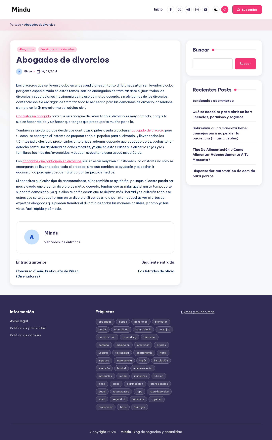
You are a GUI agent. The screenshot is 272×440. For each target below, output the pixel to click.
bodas (103, 329)
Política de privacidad (28, 328)
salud (102, 399)
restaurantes (121, 391)
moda (123, 376)
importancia (124, 360)
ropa (139, 391)
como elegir (143, 329)
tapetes (157, 399)
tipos (123, 407)
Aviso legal (19, 321)
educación (123, 345)
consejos (164, 329)
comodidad (121, 329)
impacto (104, 360)
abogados (105, 321)
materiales (105, 376)
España (103, 352)
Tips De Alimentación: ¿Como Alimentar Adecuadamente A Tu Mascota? (221, 154)
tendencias (106, 407)
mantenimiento (142, 368)
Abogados (26, 49)
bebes (123, 321)
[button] (247, 9)
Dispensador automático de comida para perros (224, 173)
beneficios (141, 321)
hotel (163, 352)
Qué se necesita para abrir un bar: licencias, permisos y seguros (222, 114)
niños (102, 383)
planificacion (135, 383)
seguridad (119, 399)
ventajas (139, 407)
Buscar (201, 50)
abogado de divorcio (148, 130)
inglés (143, 360)
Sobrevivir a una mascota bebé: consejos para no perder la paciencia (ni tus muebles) (220, 133)
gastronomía (144, 352)
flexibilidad (122, 352)
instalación (161, 360)
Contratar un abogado (33, 116)
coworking (129, 337)
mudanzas (140, 376)
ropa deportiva (159, 391)
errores (161, 345)
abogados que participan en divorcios (52, 161)
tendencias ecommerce (213, 100)
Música (159, 376)
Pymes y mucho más (197, 312)
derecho (104, 345)
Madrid (121, 368)
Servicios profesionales (58, 49)
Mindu (21, 9)
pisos (116, 383)
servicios (138, 399)
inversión (104, 368)
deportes (150, 337)
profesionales (159, 383)
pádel (102, 391)
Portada (15, 24)
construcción (107, 337)
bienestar (161, 321)
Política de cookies (25, 335)
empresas (143, 345)
